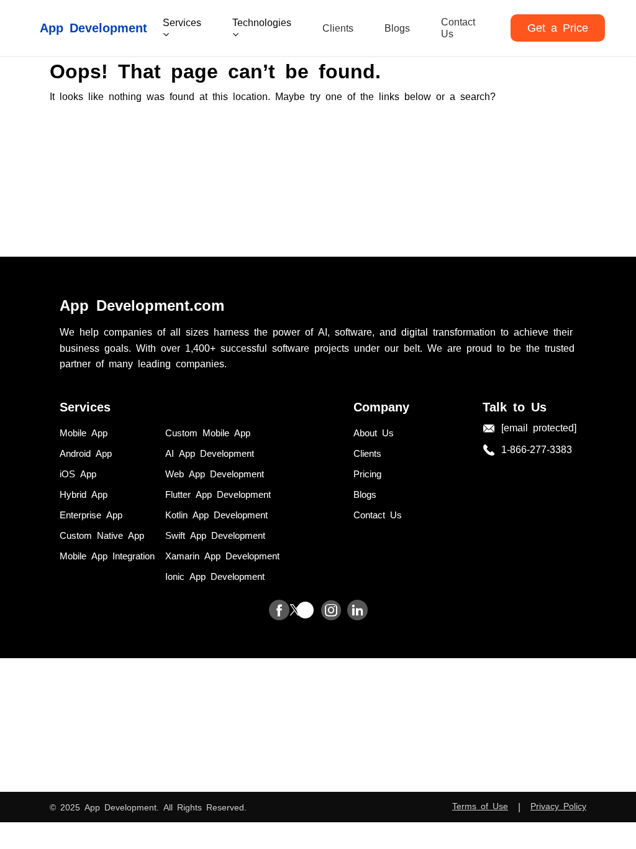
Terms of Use (480, 805)
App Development (93, 27)
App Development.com (142, 304)
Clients (337, 27)
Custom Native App (102, 534)
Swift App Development (215, 534)
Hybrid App (83, 493)
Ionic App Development (215, 576)
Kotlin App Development (216, 514)
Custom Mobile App (207, 432)
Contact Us (458, 27)
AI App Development (209, 452)
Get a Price (557, 26)
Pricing (367, 473)
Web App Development (214, 473)
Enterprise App (91, 514)
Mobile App (83, 432)
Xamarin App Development (222, 555)
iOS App (78, 473)
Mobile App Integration (107, 555)
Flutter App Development (218, 493)
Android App (86, 452)
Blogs (397, 27)
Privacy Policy (558, 805)
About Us (373, 432)
